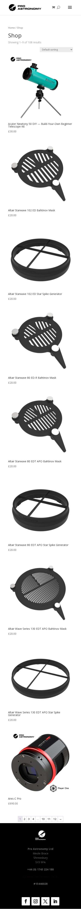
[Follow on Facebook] (26, 901)
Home (11, 27)
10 (43, 819)
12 (54, 819)
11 (48, 819)
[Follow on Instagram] (35, 901)
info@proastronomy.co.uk (40, 876)
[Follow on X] (45, 901)
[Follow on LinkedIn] (55, 901)
